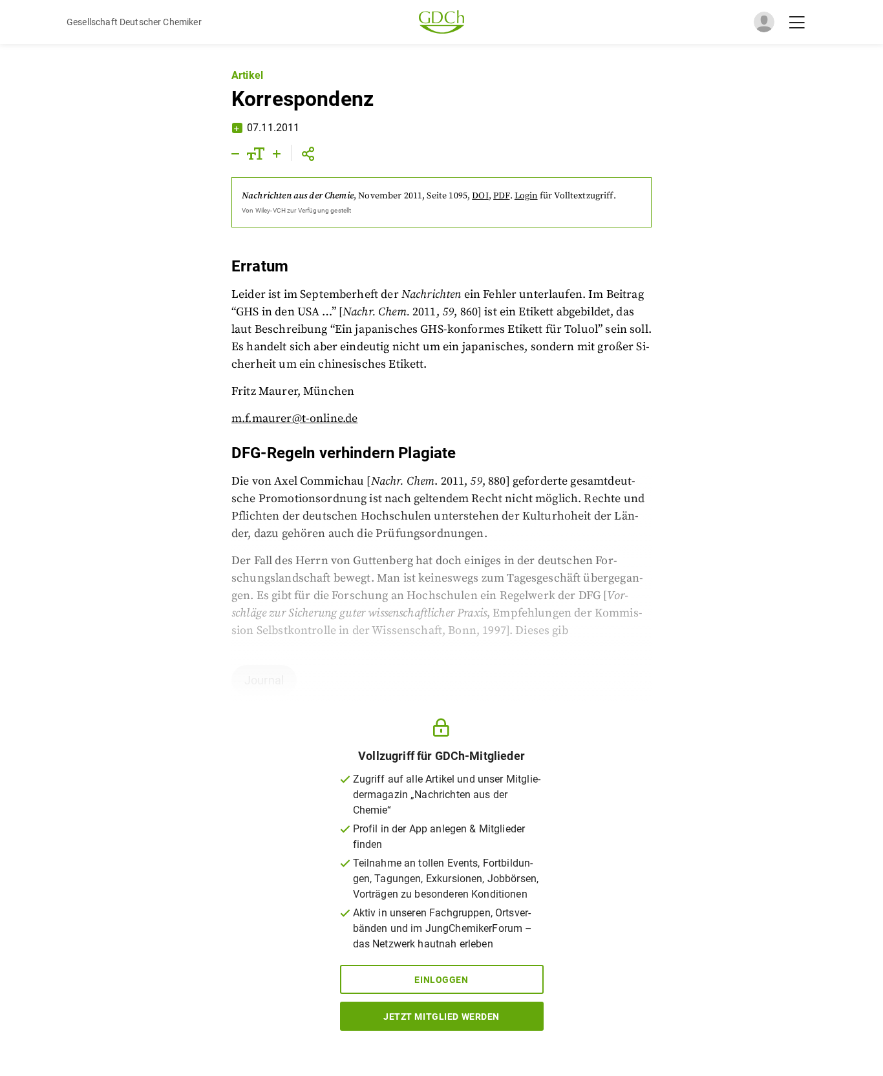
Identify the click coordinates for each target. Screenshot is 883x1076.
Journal (264, 680)
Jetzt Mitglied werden (441, 1016)
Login (526, 196)
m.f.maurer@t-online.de (294, 418)
